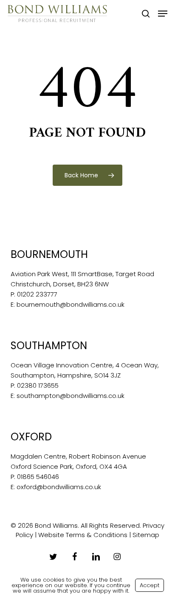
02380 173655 (38, 385)
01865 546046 (38, 476)
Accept (149, 585)
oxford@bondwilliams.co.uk (59, 486)
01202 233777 (37, 294)
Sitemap (146, 534)
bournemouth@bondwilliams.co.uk (70, 304)
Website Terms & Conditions (82, 534)
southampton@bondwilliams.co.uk (70, 395)
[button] (162, 13)
